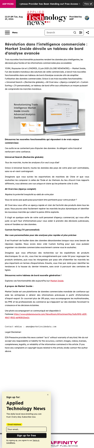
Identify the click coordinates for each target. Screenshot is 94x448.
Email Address (14, 424)
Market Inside (57, 281)
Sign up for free (26, 435)
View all (88, 4)
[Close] (48, 395)
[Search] (75, 32)
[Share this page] (87, 32)
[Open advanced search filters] (81, 32)
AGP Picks (7, 4)
